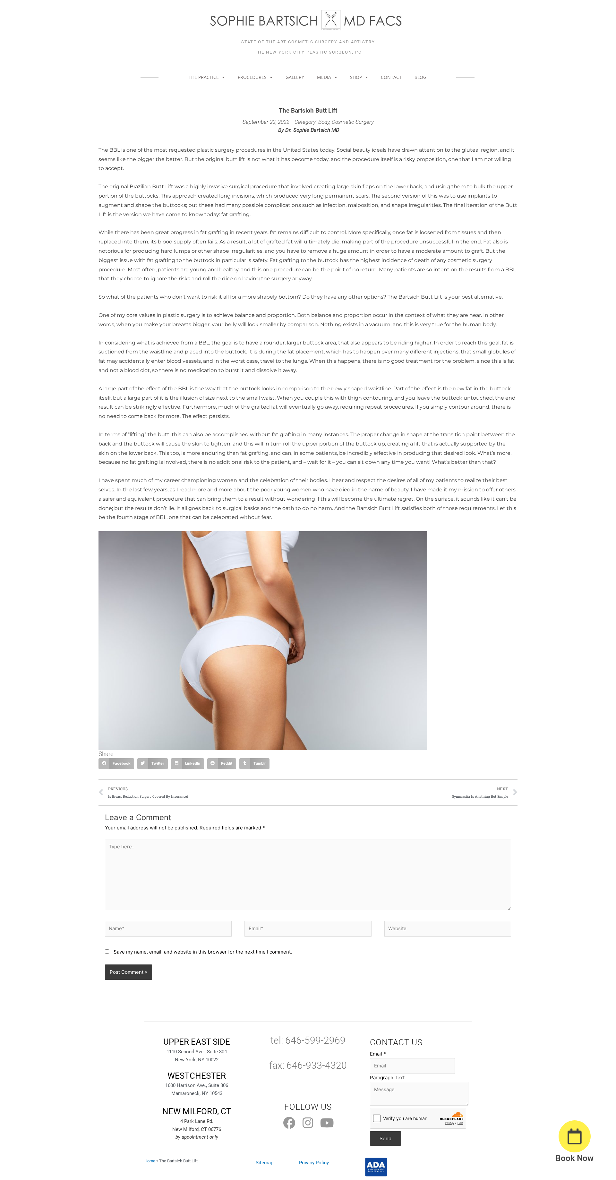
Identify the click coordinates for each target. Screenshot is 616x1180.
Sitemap (264, 1163)
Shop (356, 77)
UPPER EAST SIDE (196, 1042)
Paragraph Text (387, 1077)
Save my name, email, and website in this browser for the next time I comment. (203, 952)
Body (323, 122)
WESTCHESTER (196, 1076)
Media (324, 77)
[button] (116, 763)
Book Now (574, 1158)
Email (378, 1054)
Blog (420, 77)
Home (149, 1161)
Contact (391, 77)
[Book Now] (575, 1136)
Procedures (252, 77)
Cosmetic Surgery (353, 122)
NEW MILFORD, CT (196, 1111)
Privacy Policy (314, 1163)
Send (385, 1138)
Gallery (295, 77)
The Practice (204, 77)
